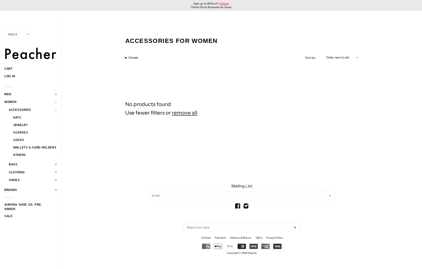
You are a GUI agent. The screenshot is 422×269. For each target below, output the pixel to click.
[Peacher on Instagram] (246, 207)
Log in (9, 76)
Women (10, 102)
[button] (30, 94)
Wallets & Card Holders (34, 147)
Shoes (14, 180)
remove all (184, 113)
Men (7, 94)
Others (19, 155)
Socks (18, 140)
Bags (13, 164)
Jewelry (20, 125)
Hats (17, 117)
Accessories (20, 110)
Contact (206, 237)
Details (224, 3)
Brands (10, 190)
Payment (220, 237)
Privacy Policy (274, 237)
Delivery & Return (240, 237)
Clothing (17, 172)
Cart (8, 68)
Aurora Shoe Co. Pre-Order (23, 205)
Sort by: (310, 58)
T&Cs (258, 237)
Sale (8, 216)
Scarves (20, 132)
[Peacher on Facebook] (237, 207)
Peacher (252, 252)
